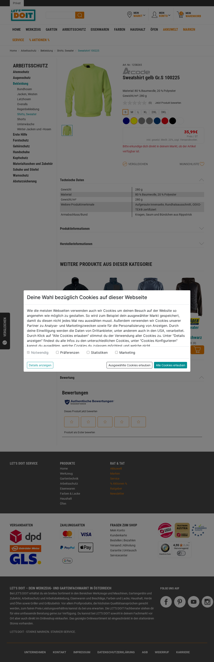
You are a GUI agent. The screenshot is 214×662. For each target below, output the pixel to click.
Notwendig (39, 352)
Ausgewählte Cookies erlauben (129, 365)
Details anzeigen (40, 365)
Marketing (127, 352)
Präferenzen (69, 352)
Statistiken (99, 352)
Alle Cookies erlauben (170, 365)
